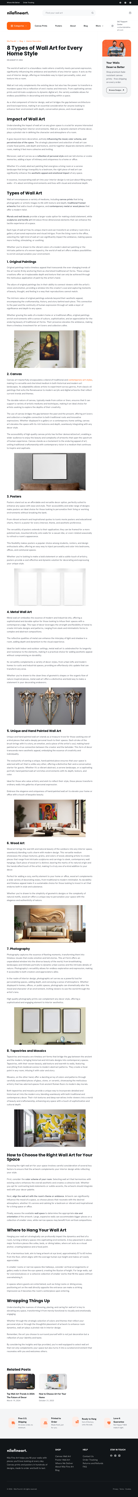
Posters (58, 25)
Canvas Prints (41, 25)
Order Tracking (28, 2)
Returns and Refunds (93, 1463)
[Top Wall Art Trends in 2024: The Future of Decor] (21, 1381)
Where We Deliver (64, 1463)
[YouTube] (130, 2)
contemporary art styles (80, 379)
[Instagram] (125, 2)
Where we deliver (13, 2)
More (98, 25)
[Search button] (92, 13)
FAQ (85, 1466)
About (73, 25)
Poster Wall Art (62, 1459)
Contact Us (88, 1456)
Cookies (128, 1489)
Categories (19, 25)
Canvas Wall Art (63, 1456)
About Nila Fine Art (64, 1466)
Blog (86, 25)
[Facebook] (120, 2)
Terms (122, 1489)
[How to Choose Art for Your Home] (53, 1381)
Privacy (115, 1489)
